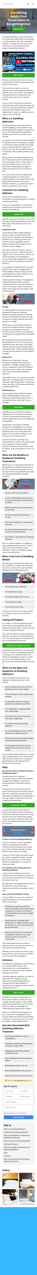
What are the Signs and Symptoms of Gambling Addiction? (17, 1148)
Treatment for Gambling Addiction (16, 1132)
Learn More (18, 407)
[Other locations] (28, 4)
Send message (18, 1117)
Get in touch (18, 29)
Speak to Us (18, 214)
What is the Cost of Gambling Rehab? (17, 1141)
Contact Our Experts (18, 805)
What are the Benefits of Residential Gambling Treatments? (17, 1136)
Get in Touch (18, 75)
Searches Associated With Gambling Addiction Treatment (17, 1160)
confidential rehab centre (20, 1019)
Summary (7, 1156)
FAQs (5, 1153)
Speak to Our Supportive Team (18, 645)
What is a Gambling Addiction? (15, 1129)
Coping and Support (11, 1144)
